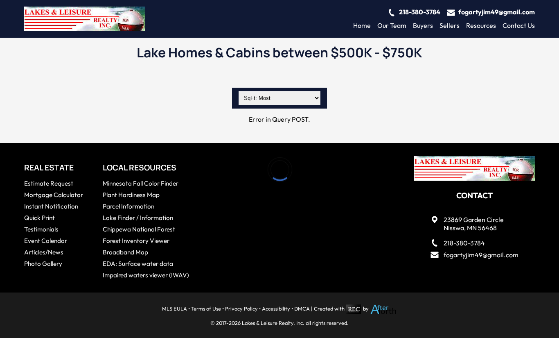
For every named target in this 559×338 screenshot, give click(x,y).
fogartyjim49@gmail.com (496, 12)
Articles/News (43, 252)
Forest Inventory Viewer (136, 241)
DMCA (302, 308)
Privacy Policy (241, 308)
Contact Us (519, 25)
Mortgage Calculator (53, 195)
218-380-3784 (419, 12)
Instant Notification (51, 206)
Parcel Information (128, 206)
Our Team (391, 25)
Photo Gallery (43, 264)
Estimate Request (48, 183)
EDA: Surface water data (138, 264)
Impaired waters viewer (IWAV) (146, 275)
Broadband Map (125, 252)
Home (362, 25)
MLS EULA (174, 308)
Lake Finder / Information (138, 218)
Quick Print (39, 218)
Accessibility (276, 308)
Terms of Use (206, 308)
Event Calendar (45, 241)
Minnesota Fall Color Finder (140, 183)
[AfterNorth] (383, 308)
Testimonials (41, 229)
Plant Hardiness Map (131, 195)
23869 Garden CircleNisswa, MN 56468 (474, 224)
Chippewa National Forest (139, 229)
